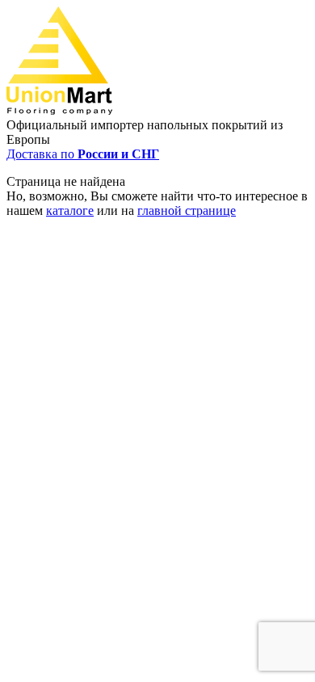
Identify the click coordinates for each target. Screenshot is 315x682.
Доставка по (82, 154)
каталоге (70, 210)
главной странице (186, 210)
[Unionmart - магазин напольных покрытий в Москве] (59, 110)
